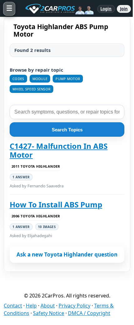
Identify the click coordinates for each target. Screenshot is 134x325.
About (48, 305)
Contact (13, 305)
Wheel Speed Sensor (31, 89)
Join (124, 9)
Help (31, 305)
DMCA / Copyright (89, 313)
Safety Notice (48, 313)
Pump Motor (67, 78)
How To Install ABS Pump (56, 204)
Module (40, 78)
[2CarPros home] (56, 8)
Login (106, 9)
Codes (18, 78)
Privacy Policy (74, 305)
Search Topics (67, 129)
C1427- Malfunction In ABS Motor (59, 151)
